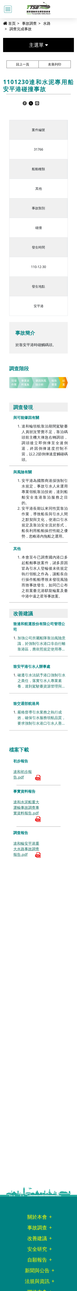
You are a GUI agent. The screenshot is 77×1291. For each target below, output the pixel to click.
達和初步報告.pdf (22, 774)
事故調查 (29, 23)
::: (1, 23)
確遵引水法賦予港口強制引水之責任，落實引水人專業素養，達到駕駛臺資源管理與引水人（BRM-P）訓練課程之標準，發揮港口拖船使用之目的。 (41, 680)
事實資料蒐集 (25, 382)
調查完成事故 (20, 28)
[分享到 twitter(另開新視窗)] (31, 103)
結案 (63, 382)
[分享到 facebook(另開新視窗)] (25, 103)
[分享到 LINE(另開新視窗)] (37, 103)
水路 (47, 23)
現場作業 (14, 382)
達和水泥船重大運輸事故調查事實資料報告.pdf (26, 807)
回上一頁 (22, 64)
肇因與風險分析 (41, 382)
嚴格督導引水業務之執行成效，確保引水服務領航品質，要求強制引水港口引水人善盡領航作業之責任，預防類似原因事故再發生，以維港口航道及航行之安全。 (41, 718)
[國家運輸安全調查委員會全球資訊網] (38, 7)
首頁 (11, 23)
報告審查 (54, 382)
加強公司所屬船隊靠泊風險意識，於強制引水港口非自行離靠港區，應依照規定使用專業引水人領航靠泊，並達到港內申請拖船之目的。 (41, 643)
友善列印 (54, 64)
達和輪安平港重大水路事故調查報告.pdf (26, 849)
